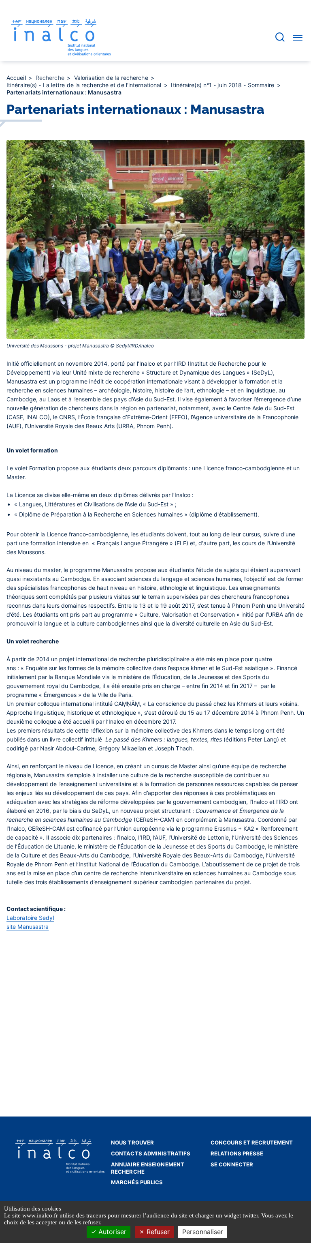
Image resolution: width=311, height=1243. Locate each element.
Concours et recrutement (252, 1142)
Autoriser (111, 1232)
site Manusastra (27, 926)
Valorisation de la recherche (112, 77)
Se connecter (232, 1164)
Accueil (17, 77)
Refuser (157, 1232)
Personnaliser (202, 1232)
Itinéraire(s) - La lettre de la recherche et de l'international (84, 84)
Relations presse (237, 1153)
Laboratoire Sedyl (30, 917)
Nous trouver (132, 1142)
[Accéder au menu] (297, 37)
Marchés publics (137, 1182)
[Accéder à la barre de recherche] (280, 37)
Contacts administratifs (150, 1153)
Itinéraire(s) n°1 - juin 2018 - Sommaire (223, 84)
